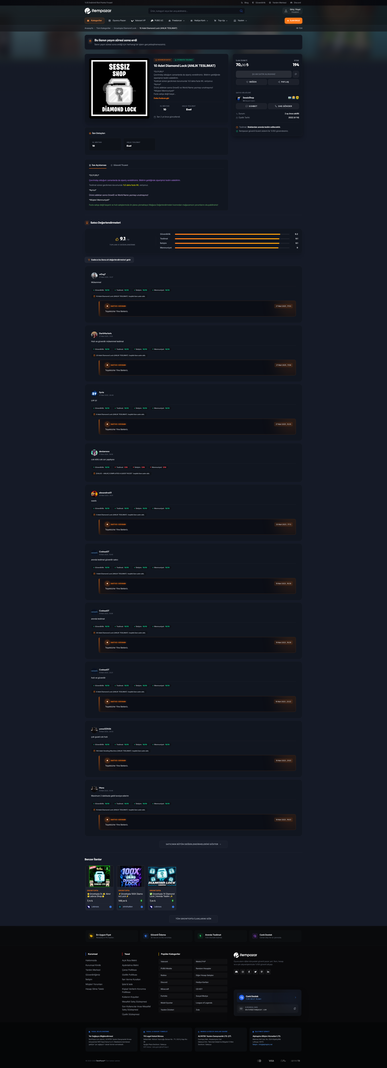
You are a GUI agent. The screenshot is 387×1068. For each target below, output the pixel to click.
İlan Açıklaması (99, 165)
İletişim (89, 979)
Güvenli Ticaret (121, 165)
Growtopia (92, 890)
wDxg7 (102, 274)
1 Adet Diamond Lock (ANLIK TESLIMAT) (111, 574)
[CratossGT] (94, 553)
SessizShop (248, 97)
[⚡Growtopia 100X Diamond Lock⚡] (131, 876)
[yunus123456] (94, 730)
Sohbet (253, 106)
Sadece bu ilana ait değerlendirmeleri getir (111, 259)
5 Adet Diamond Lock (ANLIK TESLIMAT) (111, 515)
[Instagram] (242, 971)
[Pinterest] (261, 971)
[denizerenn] (94, 453)
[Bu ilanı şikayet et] (296, 74)
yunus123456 (105, 728)
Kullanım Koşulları (130, 997)
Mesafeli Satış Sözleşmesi (134, 1001)
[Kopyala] (295, 1008)
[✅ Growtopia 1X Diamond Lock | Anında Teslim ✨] (162, 876)
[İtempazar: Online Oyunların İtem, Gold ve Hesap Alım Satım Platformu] (98, 11)
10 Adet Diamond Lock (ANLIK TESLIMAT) (112, 296)
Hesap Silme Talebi (95, 989)
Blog (246, 3)
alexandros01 (105, 492)
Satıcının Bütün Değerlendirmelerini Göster (192, 844)
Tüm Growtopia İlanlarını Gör (193, 919)
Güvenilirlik (260, 3)
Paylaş (285, 82)
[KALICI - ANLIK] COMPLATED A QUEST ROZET (114, 473)
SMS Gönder (285, 106)
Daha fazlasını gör (161, 98)
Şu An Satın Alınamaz (263, 74)
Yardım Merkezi (279, 3)
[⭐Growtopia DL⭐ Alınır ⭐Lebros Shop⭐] (99, 876)
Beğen (253, 82)
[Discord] (236, 971)
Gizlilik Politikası (129, 975)
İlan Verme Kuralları (131, 979)
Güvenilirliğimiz (93, 975)
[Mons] (94, 789)
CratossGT (104, 551)
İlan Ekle (295, 21)
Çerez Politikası (129, 970)
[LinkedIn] (268, 971)
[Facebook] (249, 971)
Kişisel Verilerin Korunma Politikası (134, 990)
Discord (297, 3)
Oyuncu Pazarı (119, 20)
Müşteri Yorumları (94, 984)
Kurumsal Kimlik (93, 965)
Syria (101, 392)
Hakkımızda (91, 960)
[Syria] (94, 393)
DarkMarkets (105, 333)
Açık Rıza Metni (129, 960)
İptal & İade (127, 984)
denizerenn (104, 451)
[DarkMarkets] (94, 335)
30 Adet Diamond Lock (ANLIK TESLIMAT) (112, 633)
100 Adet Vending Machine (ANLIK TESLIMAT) (114, 751)
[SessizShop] (238, 98)
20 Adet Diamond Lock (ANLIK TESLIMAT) (112, 355)
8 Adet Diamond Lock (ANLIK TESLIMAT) (111, 414)
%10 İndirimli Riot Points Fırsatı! (98, 3)
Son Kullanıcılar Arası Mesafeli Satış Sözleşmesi (136, 1008)
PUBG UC (159, 20)
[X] (255, 971)
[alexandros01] (94, 494)
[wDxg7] (94, 275)
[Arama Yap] (241, 11)
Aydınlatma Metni (130, 965)
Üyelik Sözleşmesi (131, 1014)
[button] (176, 21)
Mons (101, 787)
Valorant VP (140, 20)
